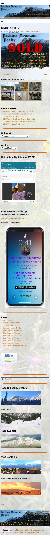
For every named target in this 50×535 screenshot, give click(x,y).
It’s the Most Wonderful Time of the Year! (17, 114)
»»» (2, 504)
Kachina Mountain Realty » (12, 328)
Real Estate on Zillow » (11, 343)
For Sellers (35, 31)
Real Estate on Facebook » (12, 330)
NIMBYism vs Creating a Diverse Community (19, 119)
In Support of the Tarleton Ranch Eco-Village (19, 122)
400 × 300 (25, 31)
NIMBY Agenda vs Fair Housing (14, 124)
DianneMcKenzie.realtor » (12, 323)
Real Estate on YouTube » (12, 341)
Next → (46, 74)
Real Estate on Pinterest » (12, 333)
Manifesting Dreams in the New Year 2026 (18, 111)
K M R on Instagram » (10, 325)
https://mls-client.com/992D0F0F (12, 219)
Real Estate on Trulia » (11, 338)
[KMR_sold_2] (25, 52)
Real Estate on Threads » (12, 336)
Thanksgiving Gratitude (11, 116)
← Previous (5, 74)
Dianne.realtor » (8, 320)
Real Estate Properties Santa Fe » (15, 346)
